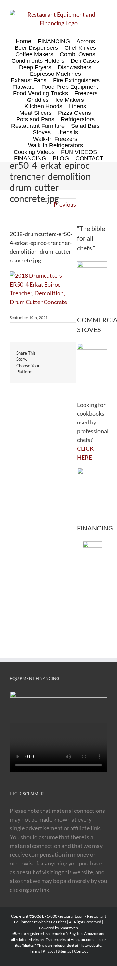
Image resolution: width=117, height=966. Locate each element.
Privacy (49, 951)
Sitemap (65, 951)
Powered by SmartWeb (58, 927)
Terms (35, 951)
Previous (65, 204)
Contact (81, 951)
